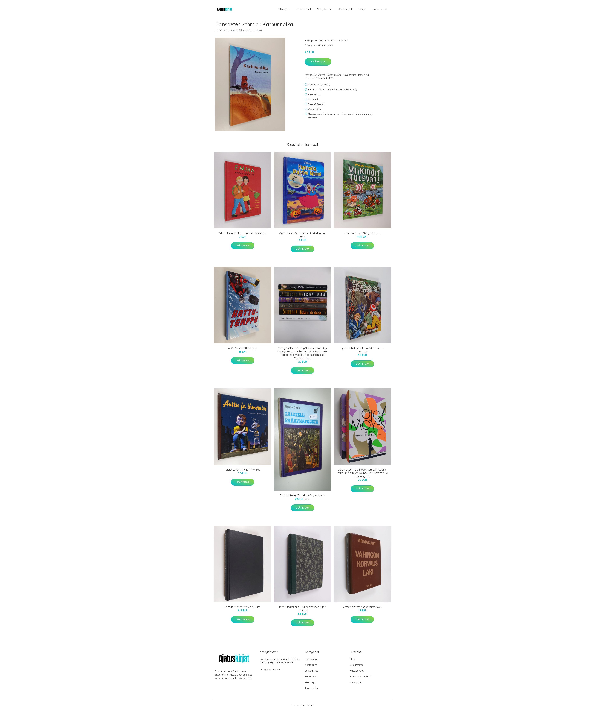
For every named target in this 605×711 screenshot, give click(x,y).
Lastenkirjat (325, 40)
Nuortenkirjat (340, 40)
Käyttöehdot (357, 670)
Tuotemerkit (379, 9)
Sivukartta (355, 682)
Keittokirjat (345, 9)
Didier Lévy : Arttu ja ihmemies (242, 469)
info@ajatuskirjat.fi (270, 669)
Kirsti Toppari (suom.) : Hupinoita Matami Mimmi (302, 235)
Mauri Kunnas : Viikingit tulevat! (362, 233)
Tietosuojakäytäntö (360, 676)
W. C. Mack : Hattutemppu (243, 348)
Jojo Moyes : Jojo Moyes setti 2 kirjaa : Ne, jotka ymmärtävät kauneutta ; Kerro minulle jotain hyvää (362, 473)
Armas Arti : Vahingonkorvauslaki (362, 607)
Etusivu (219, 30)
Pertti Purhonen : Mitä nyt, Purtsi (243, 607)
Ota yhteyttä (356, 664)
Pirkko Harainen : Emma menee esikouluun (242, 233)
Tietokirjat (282, 9)
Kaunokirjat (303, 9)
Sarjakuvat (324, 9)
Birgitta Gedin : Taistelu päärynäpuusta (302, 495)
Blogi (361, 9)
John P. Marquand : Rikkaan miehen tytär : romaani (302, 608)
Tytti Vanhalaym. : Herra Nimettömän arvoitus (362, 350)
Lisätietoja (318, 61)
